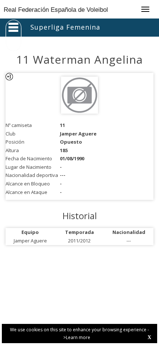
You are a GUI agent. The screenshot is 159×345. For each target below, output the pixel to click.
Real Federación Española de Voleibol (56, 9)
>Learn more (76, 337)
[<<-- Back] (9, 76)
